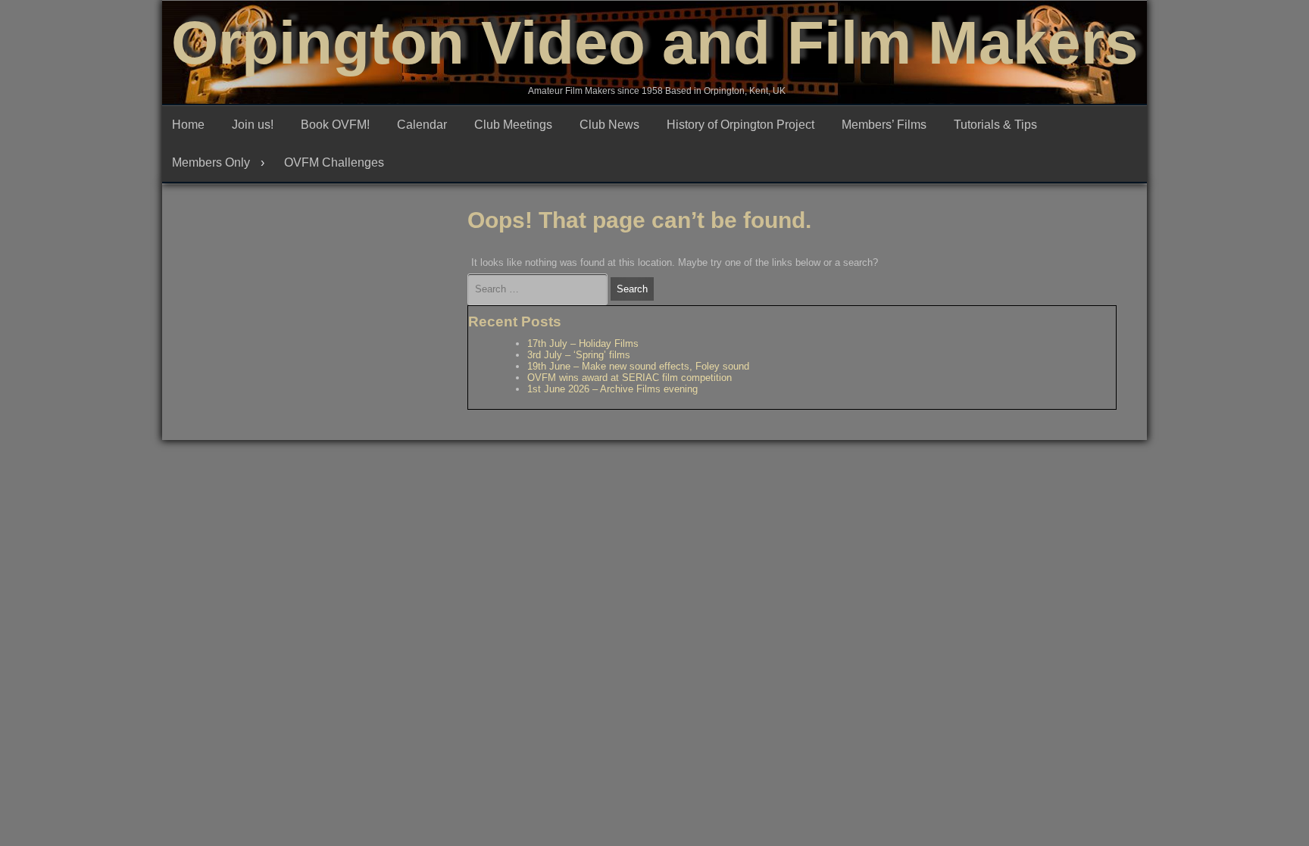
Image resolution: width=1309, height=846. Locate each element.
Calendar (422, 124)
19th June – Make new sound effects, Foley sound (638, 366)
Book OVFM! (335, 124)
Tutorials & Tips (995, 124)
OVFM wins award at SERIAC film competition (629, 377)
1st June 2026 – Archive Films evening (612, 389)
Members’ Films (884, 124)
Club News (609, 124)
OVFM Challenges (334, 162)
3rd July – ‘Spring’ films (578, 355)
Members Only (211, 162)
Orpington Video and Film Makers (655, 42)
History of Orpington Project (740, 124)
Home (188, 124)
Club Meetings (513, 124)
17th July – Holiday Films (583, 343)
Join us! (252, 124)
